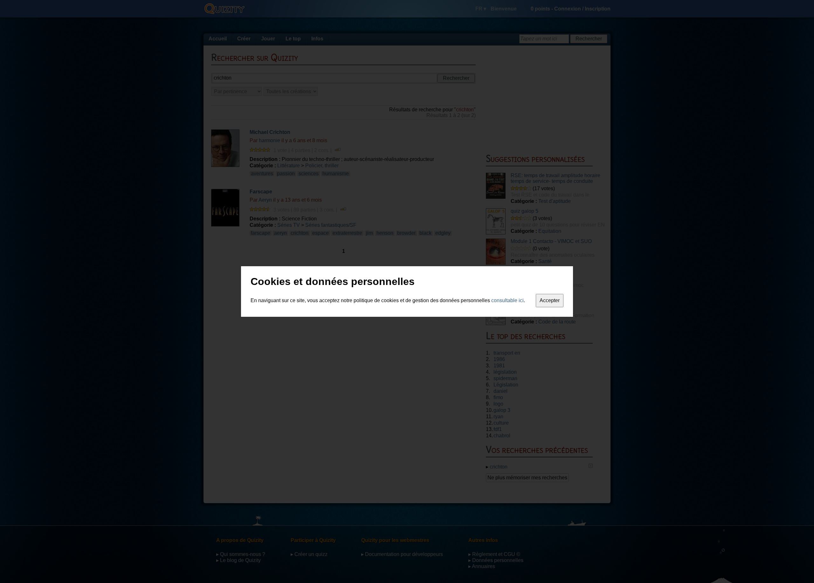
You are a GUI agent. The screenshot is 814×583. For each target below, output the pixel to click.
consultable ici (507, 300)
